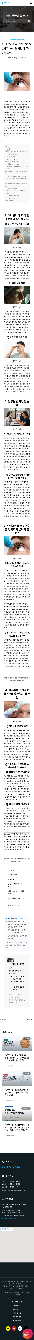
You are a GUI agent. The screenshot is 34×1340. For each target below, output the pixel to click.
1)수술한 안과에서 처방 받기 (13, 164)
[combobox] (15, 21)
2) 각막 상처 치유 (11, 156)
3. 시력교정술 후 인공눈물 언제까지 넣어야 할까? (16, 173)
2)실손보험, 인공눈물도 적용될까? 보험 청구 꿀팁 (17, 168)
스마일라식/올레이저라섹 (17, 39)
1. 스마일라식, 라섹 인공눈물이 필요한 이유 (16, 152)
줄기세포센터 (17, 1320)
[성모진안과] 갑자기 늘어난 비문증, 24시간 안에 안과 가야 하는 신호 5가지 (17, 1092)
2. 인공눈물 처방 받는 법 (11, 161)
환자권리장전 (17, 1309)
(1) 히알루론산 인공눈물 (14, 195)
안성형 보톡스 (17, 1317)
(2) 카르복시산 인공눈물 (14, 198)
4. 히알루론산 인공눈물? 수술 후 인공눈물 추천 (16, 185)
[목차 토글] (16, 149)
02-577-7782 (11, 1166)
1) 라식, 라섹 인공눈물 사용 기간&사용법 (16, 176)
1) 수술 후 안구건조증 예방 (13, 154)
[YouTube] (14, 1328)
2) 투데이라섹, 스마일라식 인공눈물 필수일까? (17, 180)
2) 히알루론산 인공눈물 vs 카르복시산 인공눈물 (17, 192)
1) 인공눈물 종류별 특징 (12, 188)
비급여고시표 (17, 1313)
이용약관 (17, 1305)
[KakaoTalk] (8, 1328)
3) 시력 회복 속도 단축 (12, 159)
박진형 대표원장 (9, 200)
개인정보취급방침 (17, 1302)
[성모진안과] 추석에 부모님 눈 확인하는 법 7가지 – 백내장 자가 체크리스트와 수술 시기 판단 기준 (17, 1127)
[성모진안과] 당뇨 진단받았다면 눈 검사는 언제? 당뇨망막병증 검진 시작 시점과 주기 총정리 (17, 1057)
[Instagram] (20, 1328)
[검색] (29, 21)
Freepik (19, 247)
